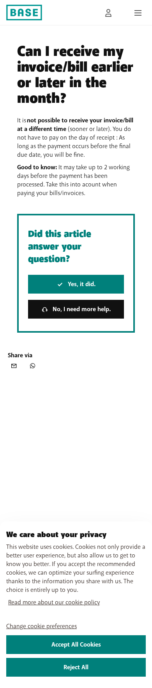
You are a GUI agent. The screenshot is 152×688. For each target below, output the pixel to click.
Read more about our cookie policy (54, 602)
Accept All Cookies (76, 645)
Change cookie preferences (41, 626)
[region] (76, 604)
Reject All (76, 667)
